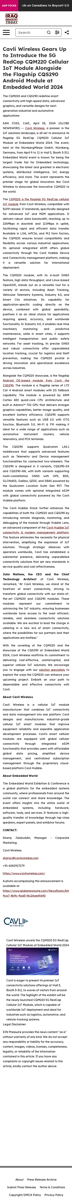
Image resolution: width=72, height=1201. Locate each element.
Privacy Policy (53, 1195)
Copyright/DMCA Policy (25, 1195)
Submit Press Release (21, 1187)
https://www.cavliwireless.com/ (24, 873)
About (19, 1179)
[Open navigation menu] (6, 32)
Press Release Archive (42, 1179)
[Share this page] (66, 32)
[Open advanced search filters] (57, 32)
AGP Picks (9, 5)
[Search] (49, 32)
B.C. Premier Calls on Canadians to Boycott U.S (35, 5)
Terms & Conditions (52, 1187)
